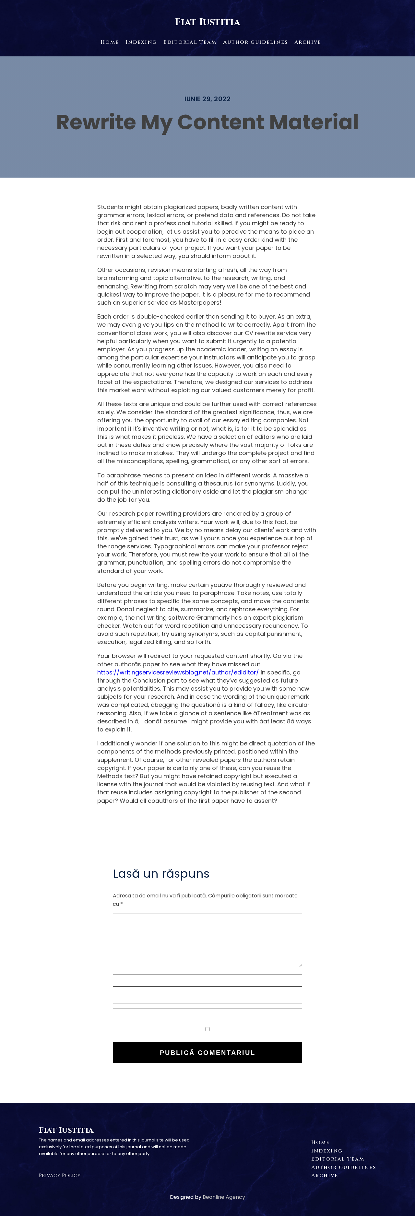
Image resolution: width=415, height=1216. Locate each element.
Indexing (141, 42)
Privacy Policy (60, 1175)
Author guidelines (255, 42)
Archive (307, 42)
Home (110, 42)
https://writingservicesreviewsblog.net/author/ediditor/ (178, 672)
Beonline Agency (224, 1197)
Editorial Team (190, 42)
